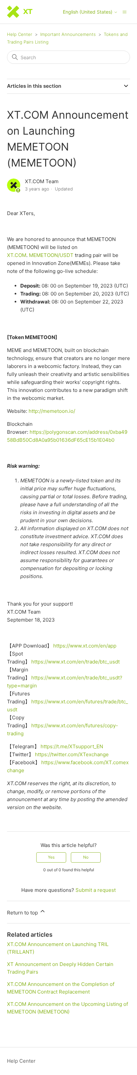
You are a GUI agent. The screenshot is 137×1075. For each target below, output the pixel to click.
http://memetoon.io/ (52, 411)
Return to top (23, 912)
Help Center (19, 34)
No (85, 857)
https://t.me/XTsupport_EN (72, 746)
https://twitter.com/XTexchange (72, 754)
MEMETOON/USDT (51, 255)
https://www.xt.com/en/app (84, 646)
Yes (51, 857)
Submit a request (95, 890)
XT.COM (16, 255)
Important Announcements (68, 34)
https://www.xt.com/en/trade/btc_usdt (75, 661)
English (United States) (88, 12)
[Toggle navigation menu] (124, 11)
